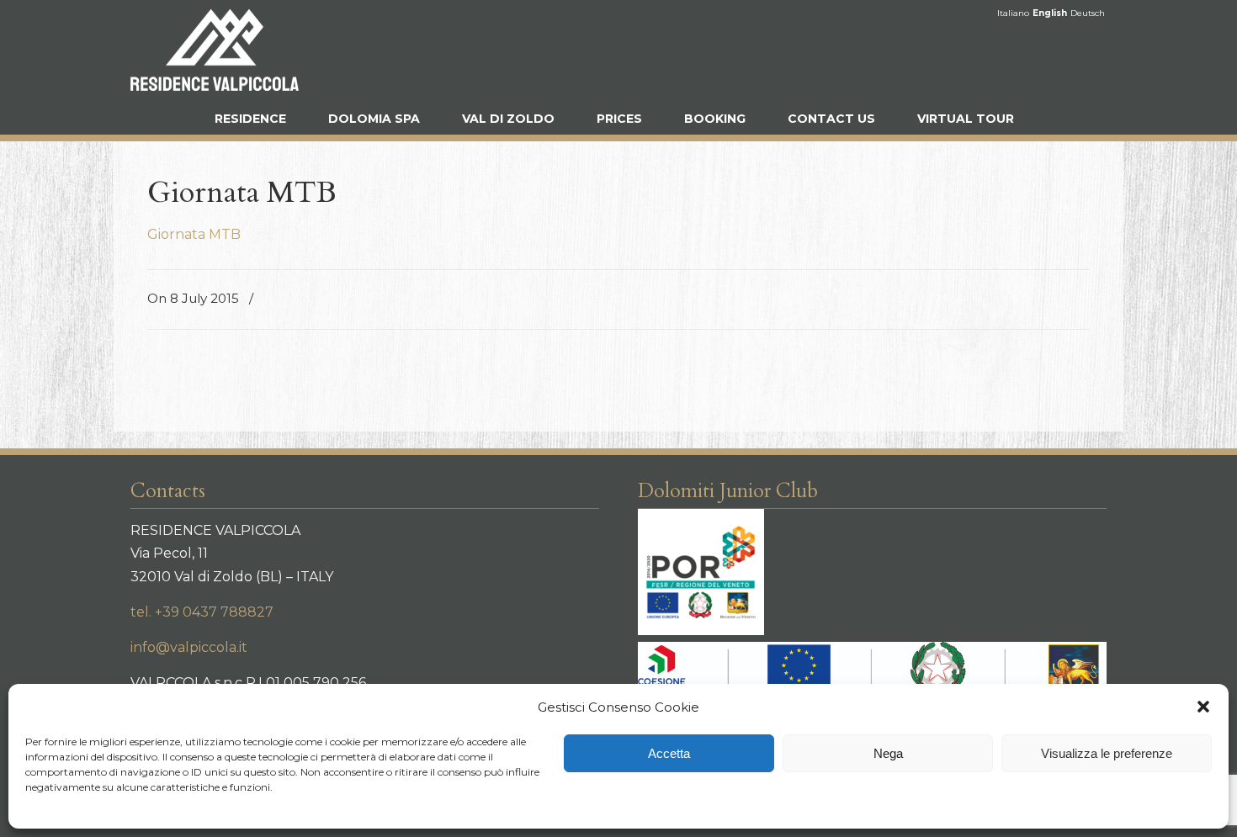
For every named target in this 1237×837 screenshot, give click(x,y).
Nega (888, 753)
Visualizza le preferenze (1106, 753)
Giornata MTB (194, 234)
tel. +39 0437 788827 (201, 612)
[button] (1203, 706)
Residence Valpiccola (214, 49)
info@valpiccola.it (188, 647)
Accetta (669, 753)
